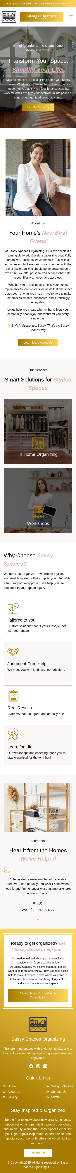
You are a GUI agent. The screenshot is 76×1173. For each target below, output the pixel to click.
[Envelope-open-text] (45, 1066)
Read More (38, 456)
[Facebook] (31, 1066)
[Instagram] (38, 1066)
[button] (70, 16)
